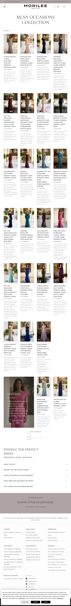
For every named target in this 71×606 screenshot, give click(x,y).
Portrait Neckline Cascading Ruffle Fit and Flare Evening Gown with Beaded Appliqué (60, 64)
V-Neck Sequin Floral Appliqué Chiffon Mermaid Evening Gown (10, 62)
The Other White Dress (56, 559)
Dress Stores (31, 532)
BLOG (50, 535)
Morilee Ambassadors (34, 540)
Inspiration (52, 529)
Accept (46, 602)
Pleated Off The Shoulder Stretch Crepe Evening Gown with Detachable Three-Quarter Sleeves (43, 179)
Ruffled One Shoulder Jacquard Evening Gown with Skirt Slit (26, 61)
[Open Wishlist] (58, 7)
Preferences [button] (60, 598)
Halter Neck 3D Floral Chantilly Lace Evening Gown (60, 403)
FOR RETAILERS (31, 545)
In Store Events (32, 535)
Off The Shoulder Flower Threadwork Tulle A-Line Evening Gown (10, 121)
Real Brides (52, 537)
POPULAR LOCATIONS (11, 575)
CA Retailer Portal (33, 551)
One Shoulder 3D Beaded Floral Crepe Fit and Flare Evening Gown (60, 235)
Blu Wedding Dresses (56, 551)
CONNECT (7, 529)
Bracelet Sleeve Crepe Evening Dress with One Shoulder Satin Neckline (60, 176)
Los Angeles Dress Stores (13, 578)
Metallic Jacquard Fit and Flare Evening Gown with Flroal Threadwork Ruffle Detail (26, 122)
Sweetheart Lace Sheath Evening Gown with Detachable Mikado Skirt (43, 350)
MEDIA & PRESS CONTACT (12, 532)
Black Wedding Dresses (13, 551)
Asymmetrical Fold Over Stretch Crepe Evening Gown (10, 175)
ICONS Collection (54, 567)
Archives (51, 545)
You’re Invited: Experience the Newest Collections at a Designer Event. (35, 1)
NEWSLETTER (8, 537)
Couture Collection (56, 562)
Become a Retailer (33, 560)
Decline (35, 602)
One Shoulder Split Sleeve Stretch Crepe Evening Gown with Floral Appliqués (60, 291)
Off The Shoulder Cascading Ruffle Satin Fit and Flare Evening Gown (10, 291)
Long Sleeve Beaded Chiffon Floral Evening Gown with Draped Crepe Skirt (60, 121)
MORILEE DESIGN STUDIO (56, 532)
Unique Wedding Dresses (13, 559)
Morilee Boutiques (33, 537)
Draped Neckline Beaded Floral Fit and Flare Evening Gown (26, 176)
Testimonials (53, 540)
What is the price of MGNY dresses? (18, 475)
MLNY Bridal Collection (57, 564)
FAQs (5, 535)
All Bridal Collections (57, 570)
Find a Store (30, 529)
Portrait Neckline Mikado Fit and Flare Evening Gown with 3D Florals (43, 121)
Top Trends (8, 545)
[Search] (54, 6)
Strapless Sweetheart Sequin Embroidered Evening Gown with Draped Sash (43, 406)
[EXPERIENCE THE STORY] (17, 422)
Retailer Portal (32, 549)
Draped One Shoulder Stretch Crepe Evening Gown (43, 60)
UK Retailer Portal (33, 557)
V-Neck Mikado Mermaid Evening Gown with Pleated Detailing (10, 349)
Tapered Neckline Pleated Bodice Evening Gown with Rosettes (26, 235)
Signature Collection (56, 549)
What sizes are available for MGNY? (19, 481)
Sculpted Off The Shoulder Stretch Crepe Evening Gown (43, 234)
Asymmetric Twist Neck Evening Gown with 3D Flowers (26, 290)
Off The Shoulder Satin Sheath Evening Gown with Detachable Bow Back (10, 236)
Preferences (25, 602)
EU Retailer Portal (33, 554)
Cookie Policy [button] (21, 598)
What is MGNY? (10, 464)
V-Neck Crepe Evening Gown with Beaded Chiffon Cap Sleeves (43, 290)
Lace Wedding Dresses (12, 549)
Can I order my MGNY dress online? (18, 486)
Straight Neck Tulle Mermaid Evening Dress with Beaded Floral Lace (26, 349)
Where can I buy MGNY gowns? (16, 470)
